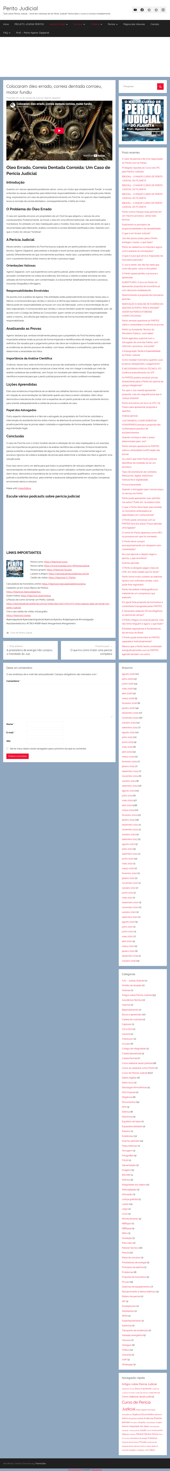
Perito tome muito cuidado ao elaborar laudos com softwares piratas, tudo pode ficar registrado (142, 580)
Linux (125, 1213)
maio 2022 (127, 863)
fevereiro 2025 (129, 761)
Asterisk (126, 1004)
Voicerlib (126, 1354)
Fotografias (127, 1155)
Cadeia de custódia (132, 1019)
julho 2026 (127, 679)
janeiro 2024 (128, 819)
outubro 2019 (128, 960)
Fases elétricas (129, 1145)
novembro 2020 (130, 907)
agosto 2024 (128, 790)
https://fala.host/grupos (59, 569)
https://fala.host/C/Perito (62, 577)
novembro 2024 (130, 776)
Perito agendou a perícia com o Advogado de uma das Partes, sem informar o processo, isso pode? (140, 342)
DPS (124, 1107)
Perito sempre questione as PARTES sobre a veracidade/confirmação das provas (141, 450)
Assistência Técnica (132, 1000)
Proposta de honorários (134, 1277)
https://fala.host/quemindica (36, 595)
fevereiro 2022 (129, 873)
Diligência (127, 1097)
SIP (123, 1301)
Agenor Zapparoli (52, 98)
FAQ (5, 32)
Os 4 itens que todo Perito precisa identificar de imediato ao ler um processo (139, 463)
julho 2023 (127, 849)
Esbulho (126, 1131)
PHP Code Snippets (74, 1470)
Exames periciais (130, 563)
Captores (126, 1024)
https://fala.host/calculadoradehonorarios (64, 583)
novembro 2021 (130, 883)
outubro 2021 (128, 888)
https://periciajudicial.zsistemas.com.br (69, 573)
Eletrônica (127, 1116)
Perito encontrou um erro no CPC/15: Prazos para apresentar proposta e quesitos (141, 407)
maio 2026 (127, 688)
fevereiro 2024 (129, 815)
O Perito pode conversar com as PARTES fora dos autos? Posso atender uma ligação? (142, 523)
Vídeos (125, 1349)
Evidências (127, 1136)
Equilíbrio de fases (131, 1121)
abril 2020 (127, 941)
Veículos (126, 1340)
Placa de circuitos (131, 1257)
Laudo (125, 1204)
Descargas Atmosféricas (134, 1087)
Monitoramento (130, 1218)
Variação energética (132, 1335)
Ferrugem (127, 1150)
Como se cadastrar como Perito (138, 1068)
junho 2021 (127, 892)
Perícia (125, 1252)
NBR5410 (126, 1223)
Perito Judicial (20, 8)
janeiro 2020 (128, 951)
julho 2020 (127, 926)
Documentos (128, 1102)
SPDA (125, 1315)
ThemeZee (40, 1463)
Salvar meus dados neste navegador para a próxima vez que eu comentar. (48, 748)
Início (6, 24)
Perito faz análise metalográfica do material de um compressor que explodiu (140, 593)
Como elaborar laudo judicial (137, 1063)
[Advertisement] (85, 57)
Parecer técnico (130, 1247)
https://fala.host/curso (56, 561)
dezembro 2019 (130, 956)
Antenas (126, 990)
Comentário (13, 681)
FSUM (125, 1160)
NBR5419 (126, 1228)
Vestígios (126, 1345)
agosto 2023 (128, 844)
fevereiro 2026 (129, 703)
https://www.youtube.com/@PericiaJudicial (66, 565)
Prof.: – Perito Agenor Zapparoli (32, 32)
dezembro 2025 (130, 712)
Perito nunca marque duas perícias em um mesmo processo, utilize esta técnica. (142, 215)
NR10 (124, 1233)
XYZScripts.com (96, 1470)
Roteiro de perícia (131, 1296)
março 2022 (128, 868)
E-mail (10, 732)
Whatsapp (127, 1364)
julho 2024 (127, 795)
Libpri (125, 1209)
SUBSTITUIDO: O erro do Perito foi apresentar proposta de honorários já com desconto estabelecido (141, 286)
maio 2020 (127, 936)
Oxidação (127, 1238)
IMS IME (126, 1175)
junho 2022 (127, 858)
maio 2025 (127, 747)
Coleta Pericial (129, 1058)
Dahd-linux (127, 1082)
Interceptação (129, 1189)
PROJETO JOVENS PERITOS (29, 24)
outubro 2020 (129, 912)
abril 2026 (127, 693)
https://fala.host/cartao (18, 615)
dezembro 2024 (130, 771)
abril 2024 (127, 805)
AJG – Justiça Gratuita (133, 980)
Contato (155, 24)
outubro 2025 (129, 722)
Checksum (127, 1039)
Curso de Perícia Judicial (21, 633)
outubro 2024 (129, 781)
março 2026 (128, 698)
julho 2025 (127, 737)
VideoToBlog (24, 488)
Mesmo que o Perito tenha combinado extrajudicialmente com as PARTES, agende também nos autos (142, 650)
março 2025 (128, 756)
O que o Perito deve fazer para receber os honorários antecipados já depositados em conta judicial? (142, 511)
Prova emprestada (131, 484)
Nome (10, 724)
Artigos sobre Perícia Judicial (137, 995)
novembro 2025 (130, 717)
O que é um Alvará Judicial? (136, 233)
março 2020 (128, 946)
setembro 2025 (129, 727)
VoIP (124, 1359)
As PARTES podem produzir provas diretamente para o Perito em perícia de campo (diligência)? (142, 381)
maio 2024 (127, 800)
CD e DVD (127, 1029)
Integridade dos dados (134, 1184)
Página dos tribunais (134, 24)
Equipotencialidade (132, 1126)
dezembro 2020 (130, 902)
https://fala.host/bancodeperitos (23, 591)
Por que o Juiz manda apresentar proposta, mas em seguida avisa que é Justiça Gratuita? (142, 394)
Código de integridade (134, 1048)
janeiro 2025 (128, 766)
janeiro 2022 (128, 878)
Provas (125, 1282)
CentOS (126, 1034)
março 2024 (128, 810)
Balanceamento (130, 1009)
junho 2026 (127, 683)
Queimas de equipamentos (136, 1286)
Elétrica (126, 1111)
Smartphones (129, 1306)
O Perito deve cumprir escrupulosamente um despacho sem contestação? (141, 545)
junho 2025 (127, 742)
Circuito (126, 1043)
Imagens (126, 1170)
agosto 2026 (128, 674)
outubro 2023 (129, 834)
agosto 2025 (128, 732)
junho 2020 (127, 931)
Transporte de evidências (135, 1330)
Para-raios (127, 1243)
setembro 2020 (130, 917)
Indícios (126, 1179)
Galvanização (129, 1165)
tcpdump (126, 1325)
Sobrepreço (128, 1311)
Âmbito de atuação (132, 985)
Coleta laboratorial (131, 1053)
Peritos (111, 24)
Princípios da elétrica (133, 1267)
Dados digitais (129, 1077)
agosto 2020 (128, 921)
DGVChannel (128, 1092)
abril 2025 (127, 751)
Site (8, 741)
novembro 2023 (130, 829)
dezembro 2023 (130, 824)
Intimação (127, 1194)
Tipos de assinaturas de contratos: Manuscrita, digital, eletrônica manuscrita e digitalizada (139, 475)
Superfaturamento (131, 1320)
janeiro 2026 (128, 708)
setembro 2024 (129, 785)
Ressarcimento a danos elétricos (139, 1291)
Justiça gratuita (130, 1199)
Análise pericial (130, 415)
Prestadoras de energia (134, 1262)
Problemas (127, 1272)
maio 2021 (127, 897)
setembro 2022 (129, 853)
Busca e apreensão (131, 1014)
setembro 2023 (129, 839)
